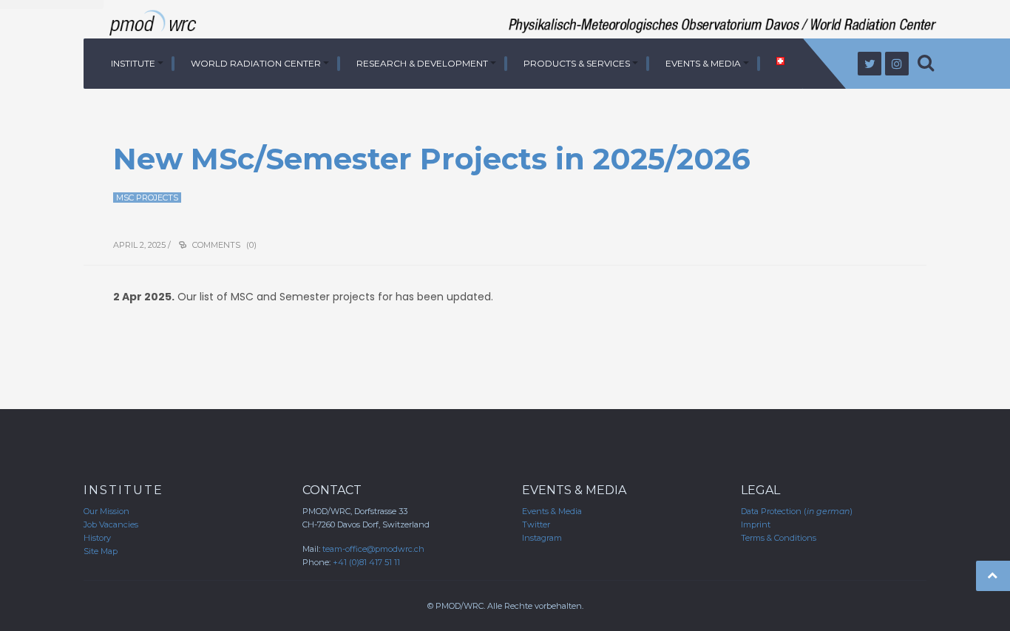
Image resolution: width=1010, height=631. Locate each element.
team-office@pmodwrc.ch (373, 549)
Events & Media (703, 63)
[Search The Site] (925, 63)
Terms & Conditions (778, 538)
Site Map (101, 551)
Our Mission (106, 511)
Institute (133, 63)
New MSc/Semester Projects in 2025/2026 (431, 159)
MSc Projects (147, 197)
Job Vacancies (111, 524)
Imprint (755, 524)
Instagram (542, 538)
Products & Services (576, 63)
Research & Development (422, 63)
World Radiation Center (256, 63)
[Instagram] (897, 63)
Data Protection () (797, 511)
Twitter (536, 524)
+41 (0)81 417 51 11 (366, 562)
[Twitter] (869, 63)
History (97, 538)
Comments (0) (224, 245)
